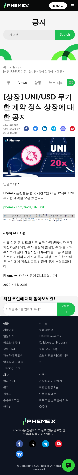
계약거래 (8, 329)
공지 (6, 67)
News (15, 67)
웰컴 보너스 (46, 329)
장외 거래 (9, 349)
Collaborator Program (53, 342)
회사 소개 (9, 381)
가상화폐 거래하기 (50, 381)
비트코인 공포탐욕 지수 (53, 400)
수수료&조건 (11, 400)
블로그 (7, 393)
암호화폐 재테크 (13, 361)
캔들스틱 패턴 (47, 393)
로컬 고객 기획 (48, 349)
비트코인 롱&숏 (48, 387)
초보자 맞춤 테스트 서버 (54, 355)
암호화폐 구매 (12, 342)
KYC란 (43, 406)
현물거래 (8, 336)
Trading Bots (11, 368)
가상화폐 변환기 (13, 355)
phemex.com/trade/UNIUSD (24, 207)
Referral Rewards (50, 336)
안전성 (7, 406)
